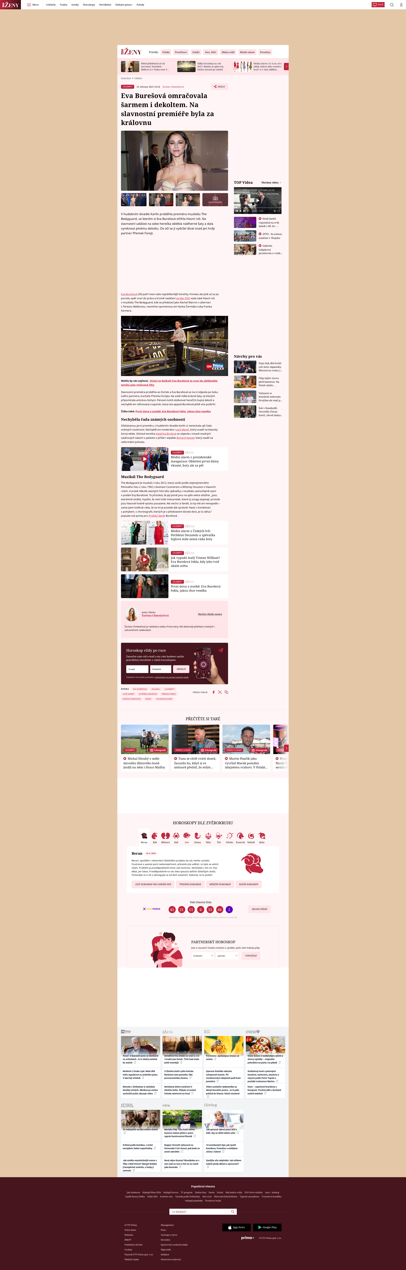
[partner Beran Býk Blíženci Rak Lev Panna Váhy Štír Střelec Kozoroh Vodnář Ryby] (227, 956)
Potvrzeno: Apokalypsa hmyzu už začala (222, 1057)
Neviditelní (105, 4)
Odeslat (181, 669)
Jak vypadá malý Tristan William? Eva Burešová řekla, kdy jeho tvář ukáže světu (195, 562)
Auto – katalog (272, 1192)
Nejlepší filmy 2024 (151, 1192)
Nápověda (166, 1249)
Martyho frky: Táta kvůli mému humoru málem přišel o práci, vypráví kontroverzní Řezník (179, 1133)
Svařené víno (166, 1196)
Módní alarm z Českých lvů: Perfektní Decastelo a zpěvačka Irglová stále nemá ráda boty (193, 535)
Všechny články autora (210, 614)
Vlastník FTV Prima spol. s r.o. (138, 1254)
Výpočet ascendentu (249, 1196)
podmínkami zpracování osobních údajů (172, 677)
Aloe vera (207, 1196)
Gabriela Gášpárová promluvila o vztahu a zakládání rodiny (270, 251)
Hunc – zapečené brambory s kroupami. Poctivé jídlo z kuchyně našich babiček (264, 1090)
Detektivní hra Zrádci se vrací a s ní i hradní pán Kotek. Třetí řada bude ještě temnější (181, 1059)
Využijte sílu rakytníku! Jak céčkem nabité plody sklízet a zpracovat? (223, 1162)
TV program (187, 1192)
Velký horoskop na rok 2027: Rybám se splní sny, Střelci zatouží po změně (210, 66)
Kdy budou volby (234, 1192)
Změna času (200, 1192)
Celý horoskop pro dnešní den (153, 884)
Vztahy (63, 4)
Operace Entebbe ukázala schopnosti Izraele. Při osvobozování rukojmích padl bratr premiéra (223, 1076)
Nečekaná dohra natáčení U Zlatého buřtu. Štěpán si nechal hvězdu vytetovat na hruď (180, 1090)
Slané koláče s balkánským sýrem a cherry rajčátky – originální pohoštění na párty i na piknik (265, 1059)
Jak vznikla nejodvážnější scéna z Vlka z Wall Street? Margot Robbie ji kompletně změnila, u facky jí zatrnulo (140, 1165)
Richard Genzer (185, 438)
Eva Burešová (129, 294)
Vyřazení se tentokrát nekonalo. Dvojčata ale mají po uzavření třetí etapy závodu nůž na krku (270, 397)
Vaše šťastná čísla (200, 902)
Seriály (75, 4)
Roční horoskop (248, 884)
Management (167, 1225)
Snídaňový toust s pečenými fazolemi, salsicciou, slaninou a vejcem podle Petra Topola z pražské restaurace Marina (263, 1076)
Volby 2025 (152, 1196)
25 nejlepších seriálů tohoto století (140, 1129)
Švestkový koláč (213, 1200)
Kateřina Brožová (166, 433)
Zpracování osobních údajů (174, 1244)
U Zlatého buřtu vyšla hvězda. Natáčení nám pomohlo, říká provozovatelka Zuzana (179, 1074)
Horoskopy (89, 4)
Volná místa (130, 1230)
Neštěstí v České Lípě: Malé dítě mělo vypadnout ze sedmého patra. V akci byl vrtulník (140, 1074)
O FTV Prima (130, 1225)
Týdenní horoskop (190, 884)
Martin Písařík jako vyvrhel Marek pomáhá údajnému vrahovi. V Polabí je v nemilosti (245, 764)
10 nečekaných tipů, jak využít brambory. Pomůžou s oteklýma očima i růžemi (222, 1148)
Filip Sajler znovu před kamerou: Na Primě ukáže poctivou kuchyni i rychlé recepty (269, 382)
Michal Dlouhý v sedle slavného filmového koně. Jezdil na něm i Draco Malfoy (144, 762)
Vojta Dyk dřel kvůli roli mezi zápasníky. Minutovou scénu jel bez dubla (270, 367)
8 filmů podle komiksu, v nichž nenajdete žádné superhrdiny (138, 1147)
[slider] (258, 207)
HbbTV (127, 1239)
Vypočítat (251, 955)
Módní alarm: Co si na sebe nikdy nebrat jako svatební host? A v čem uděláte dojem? (268, 68)
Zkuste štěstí (259, 909)
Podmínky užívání (133, 1244)
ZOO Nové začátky (254, 1192)
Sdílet (221, 87)
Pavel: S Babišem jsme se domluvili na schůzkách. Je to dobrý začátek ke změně (140, 1059)
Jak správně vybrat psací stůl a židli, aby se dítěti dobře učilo (221, 1131)
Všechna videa (270, 182)
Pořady (140, 4)
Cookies (128, 1249)
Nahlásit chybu (131, 1259)
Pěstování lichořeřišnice (225, 1196)
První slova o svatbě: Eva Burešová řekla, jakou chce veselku (173, 411)
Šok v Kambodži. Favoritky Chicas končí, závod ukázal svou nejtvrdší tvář (270, 411)
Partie (212, 1192)
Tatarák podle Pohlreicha (187, 1196)
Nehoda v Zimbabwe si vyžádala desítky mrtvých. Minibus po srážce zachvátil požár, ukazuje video (140, 1090)
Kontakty (165, 1239)
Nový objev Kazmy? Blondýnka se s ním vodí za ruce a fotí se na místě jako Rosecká (181, 1163)
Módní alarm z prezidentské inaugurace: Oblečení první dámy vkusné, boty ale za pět (195, 461)
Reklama (128, 1234)
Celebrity (51, 4)
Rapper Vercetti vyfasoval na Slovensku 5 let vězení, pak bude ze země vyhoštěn (182, 1148)
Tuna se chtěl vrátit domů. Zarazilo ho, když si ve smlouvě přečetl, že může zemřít (195, 764)
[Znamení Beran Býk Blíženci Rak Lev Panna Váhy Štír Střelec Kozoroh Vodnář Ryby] (160, 669)
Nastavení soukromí (171, 1259)
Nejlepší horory (170, 1192)
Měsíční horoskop (220, 884)
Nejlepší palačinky (194, 1200)
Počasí (220, 1192)
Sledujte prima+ (123, 4)
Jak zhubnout (133, 1192)
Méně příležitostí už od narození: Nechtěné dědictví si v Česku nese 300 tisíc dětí (155, 68)
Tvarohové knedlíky (272, 1196)
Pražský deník (157, 515)
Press (163, 1230)
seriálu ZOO (183, 298)
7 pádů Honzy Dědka (135, 1196)
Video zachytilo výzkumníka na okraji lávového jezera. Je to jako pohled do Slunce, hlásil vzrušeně (223, 1090)
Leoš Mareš (182, 429)
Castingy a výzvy (169, 1234)
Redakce (165, 1254)
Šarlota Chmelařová (173, 86)
